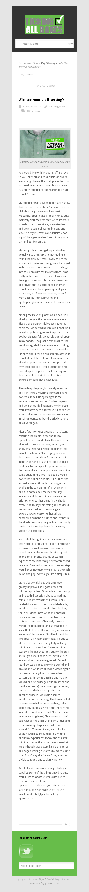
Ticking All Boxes (32, 106)
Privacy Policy (37, 883)
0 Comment (34, 111)
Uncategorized (54, 63)
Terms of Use (52, 883)
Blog (42, 63)
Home (35, 63)
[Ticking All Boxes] (44, 32)
